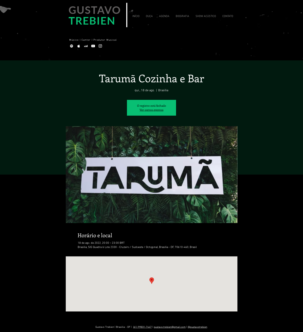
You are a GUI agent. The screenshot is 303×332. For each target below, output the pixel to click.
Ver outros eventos (151, 110)
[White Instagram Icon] (100, 46)
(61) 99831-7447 (142, 327)
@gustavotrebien (197, 327)
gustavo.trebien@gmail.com (170, 327)
